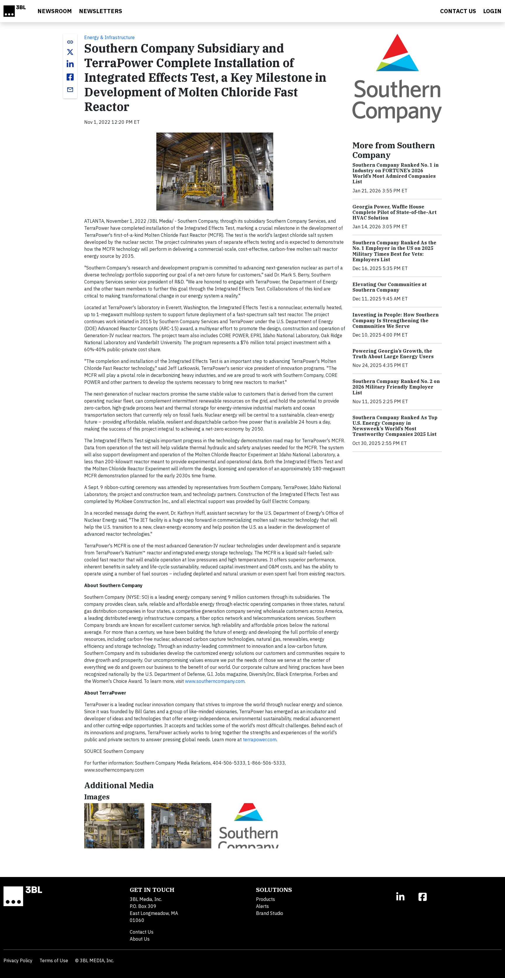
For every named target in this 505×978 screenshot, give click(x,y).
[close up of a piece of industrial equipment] (114, 825)
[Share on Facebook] (70, 77)
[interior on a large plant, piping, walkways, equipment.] (181, 825)
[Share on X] (70, 52)
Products (265, 899)
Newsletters (100, 11)
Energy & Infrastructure (109, 37)
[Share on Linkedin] (70, 64)
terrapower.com (259, 739)
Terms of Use (53, 960)
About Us (140, 939)
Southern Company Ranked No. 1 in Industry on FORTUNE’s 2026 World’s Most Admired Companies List (395, 173)
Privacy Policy (18, 960)
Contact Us (141, 932)
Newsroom (54, 11)
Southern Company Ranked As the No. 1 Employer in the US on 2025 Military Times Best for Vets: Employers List (394, 251)
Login (492, 11)
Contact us (458, 11)
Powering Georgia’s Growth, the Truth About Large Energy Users (393, 353)
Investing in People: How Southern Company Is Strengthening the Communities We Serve (395, 320)
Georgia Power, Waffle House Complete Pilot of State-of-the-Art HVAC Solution (394, 212)
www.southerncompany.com (215, 681)
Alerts (262, 906)
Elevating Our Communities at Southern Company (389, 287)
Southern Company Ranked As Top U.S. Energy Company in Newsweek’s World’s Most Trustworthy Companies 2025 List (394, 426)
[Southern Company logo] (248, 825)
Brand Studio (269, 913)
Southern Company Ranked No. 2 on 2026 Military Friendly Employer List (396, 386)
